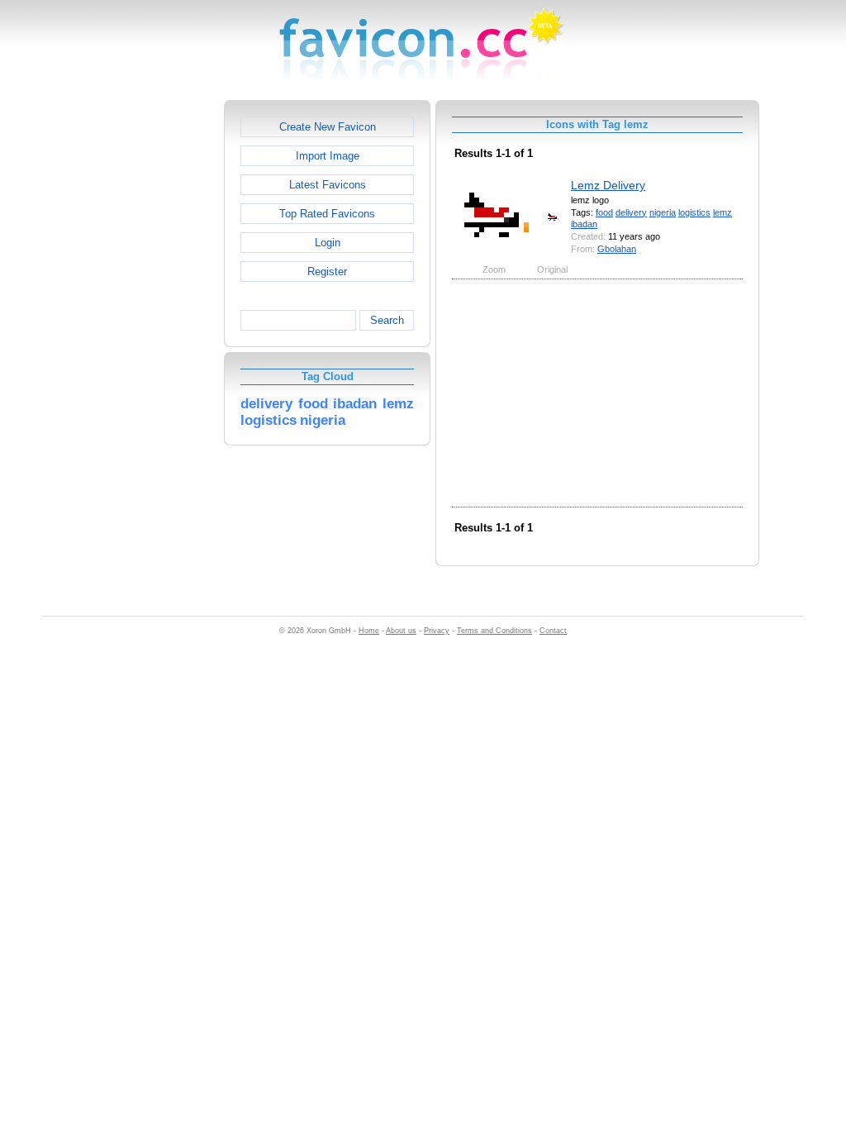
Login (327, 242)
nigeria (662, 212)
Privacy (436, 630)
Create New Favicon (327, 127)
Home (369, 630)
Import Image (327, 156)
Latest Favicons (327, 185)
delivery (631, 212)
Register (327, 271)
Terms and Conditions (494, 630)
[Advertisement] (153, 348)
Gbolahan (616, 249)
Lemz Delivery (608, 185)
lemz (722, 212)
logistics (694, 212)
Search (387, 320)
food (604, 212)
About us (401, 630)
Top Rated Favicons (327, 213)
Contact (553, 630)
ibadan (584, 224)
